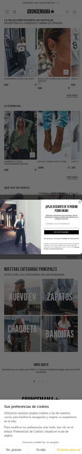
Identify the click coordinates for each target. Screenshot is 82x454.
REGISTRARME (61, 232)
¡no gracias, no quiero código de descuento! (61, 238)
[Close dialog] (79, 202)
